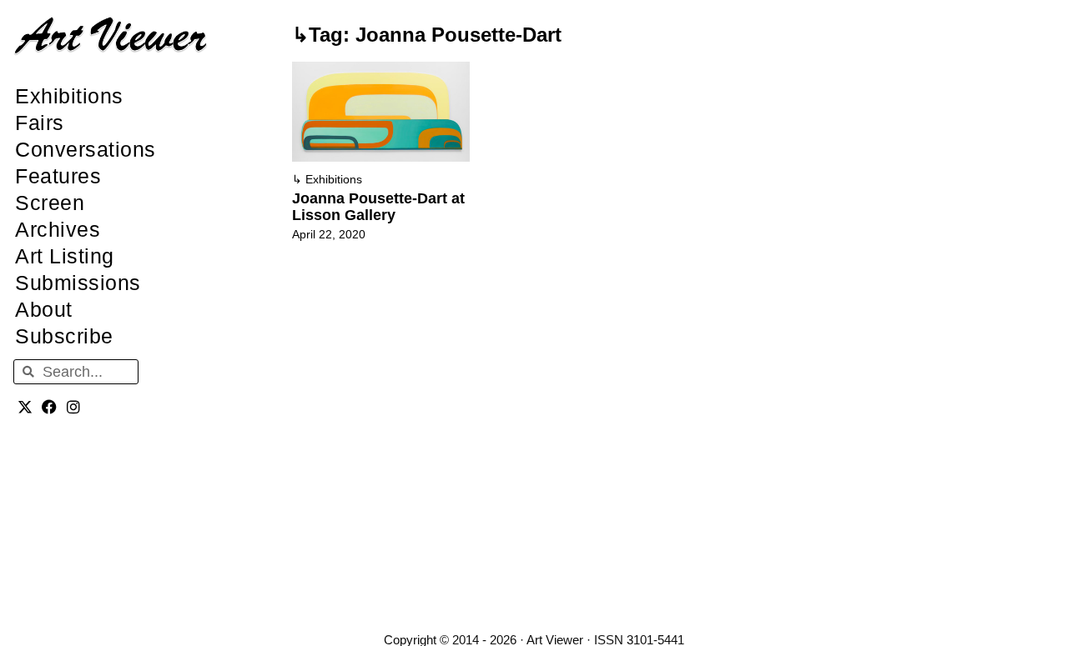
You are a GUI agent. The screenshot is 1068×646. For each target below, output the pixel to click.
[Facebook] (50, 406)
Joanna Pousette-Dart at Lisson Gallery (378, 206)
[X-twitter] (25, 406)
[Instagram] (74, 406)
